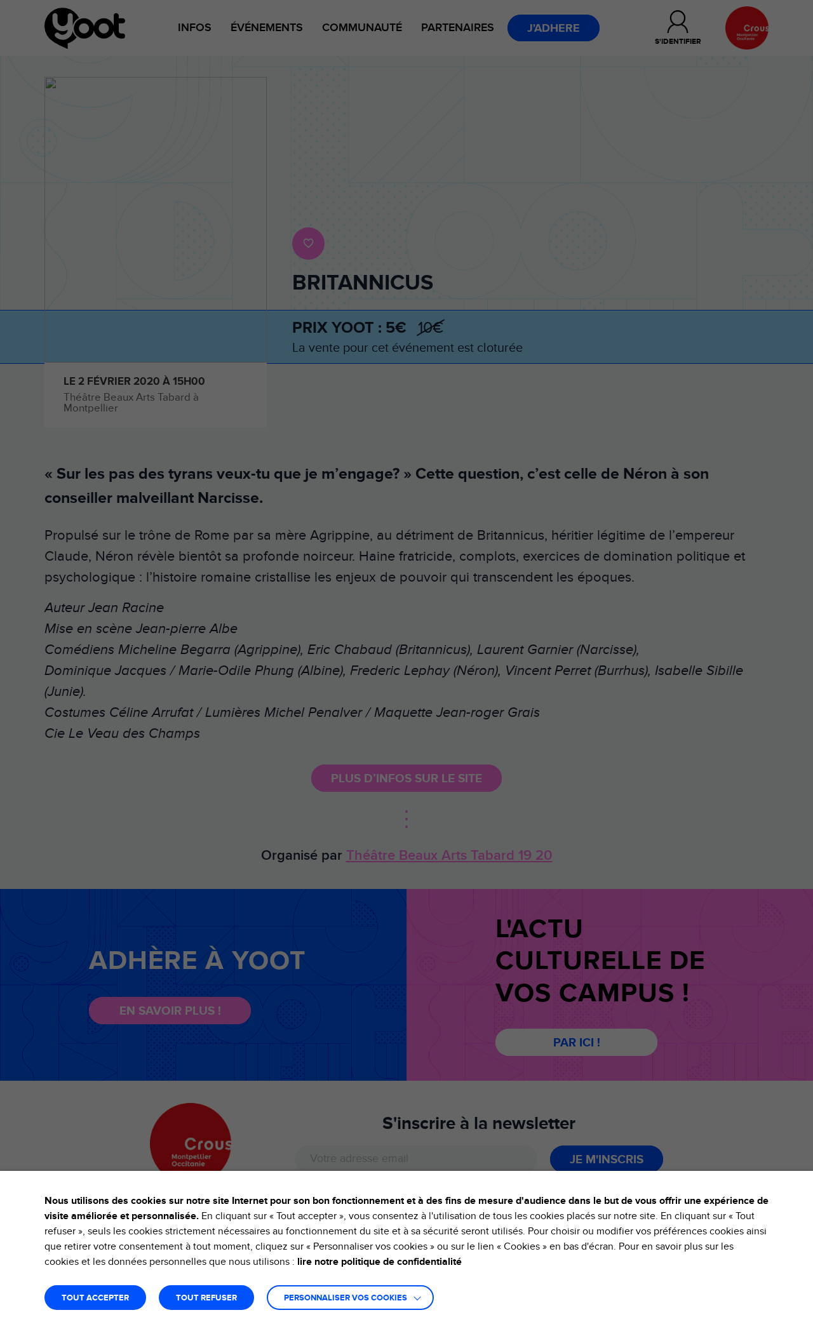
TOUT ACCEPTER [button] (95, 1298)
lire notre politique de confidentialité (379, 1262)
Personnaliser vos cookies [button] (345, 1298)
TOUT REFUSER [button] (206, 1298)
